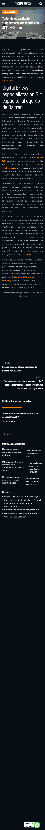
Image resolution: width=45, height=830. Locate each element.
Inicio (4, 33)
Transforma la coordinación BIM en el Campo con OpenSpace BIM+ (21, 415)
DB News (12, 33)
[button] (40, 3)
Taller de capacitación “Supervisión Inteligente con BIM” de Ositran (28, 33)
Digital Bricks (8, 81)
